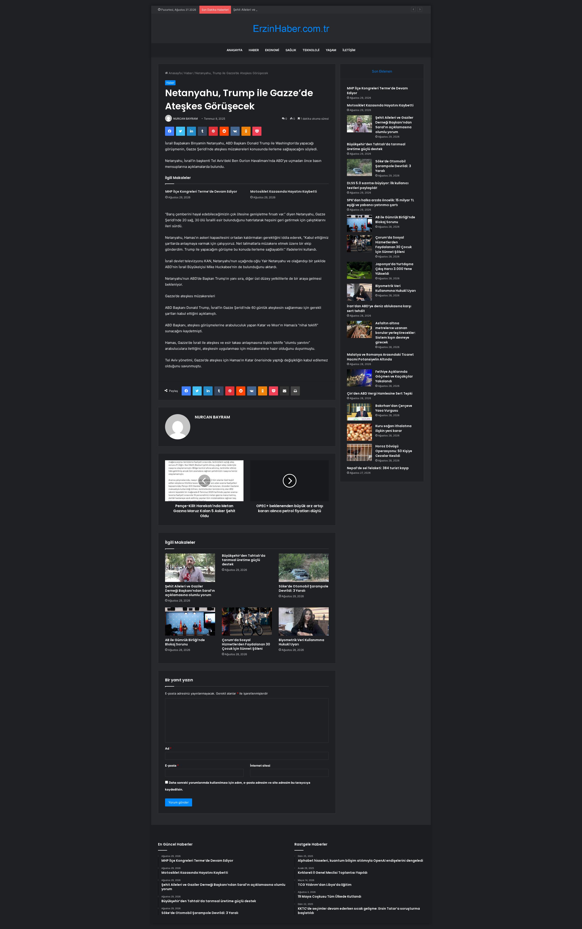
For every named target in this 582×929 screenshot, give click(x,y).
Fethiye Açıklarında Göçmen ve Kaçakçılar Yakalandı (394, 376)
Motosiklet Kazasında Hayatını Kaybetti (283, 191)
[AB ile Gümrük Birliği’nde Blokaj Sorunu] (190, 621)
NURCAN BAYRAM (185, 118)
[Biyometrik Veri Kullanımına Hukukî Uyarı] (304, 621)
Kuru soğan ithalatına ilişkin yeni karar (393, 428)
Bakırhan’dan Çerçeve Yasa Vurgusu (393, 408)
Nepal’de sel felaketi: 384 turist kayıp (378, 468)
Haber (254, 50)
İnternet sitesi (260, 765)
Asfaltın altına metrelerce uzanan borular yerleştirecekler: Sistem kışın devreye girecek (395, 333)
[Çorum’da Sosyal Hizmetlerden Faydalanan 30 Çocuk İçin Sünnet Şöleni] (247, 621)
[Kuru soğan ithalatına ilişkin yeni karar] (359, 432)
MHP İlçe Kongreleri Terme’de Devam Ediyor (201, 191)
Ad (168, 748)
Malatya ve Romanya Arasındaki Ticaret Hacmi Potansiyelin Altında (380, 357)
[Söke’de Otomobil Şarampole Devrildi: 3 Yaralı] (304, 568)
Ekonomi (272, 50)
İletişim (349, 50)
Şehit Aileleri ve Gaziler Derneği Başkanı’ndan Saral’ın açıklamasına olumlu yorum (289, 9)
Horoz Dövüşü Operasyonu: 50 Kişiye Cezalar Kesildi (393, 451)
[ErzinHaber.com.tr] (291, 28)
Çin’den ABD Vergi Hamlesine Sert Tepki (379, 393)
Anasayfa (234, 50)
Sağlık (291, 50)
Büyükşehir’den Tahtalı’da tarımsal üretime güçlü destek (243, 559)
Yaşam (331, 50)
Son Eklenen (382, 71)
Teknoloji (311, 50)
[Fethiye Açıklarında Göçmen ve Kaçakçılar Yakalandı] (359, 377)
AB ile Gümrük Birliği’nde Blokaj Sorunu (185, 642)
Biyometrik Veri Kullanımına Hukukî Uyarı (301, 642)
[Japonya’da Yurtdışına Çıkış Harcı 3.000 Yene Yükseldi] (359, 270)
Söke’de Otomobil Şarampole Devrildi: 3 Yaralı (303, 588)
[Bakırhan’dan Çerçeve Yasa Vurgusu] (359, 411)
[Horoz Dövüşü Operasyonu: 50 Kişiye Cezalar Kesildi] (359, 452)
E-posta (172, 765)
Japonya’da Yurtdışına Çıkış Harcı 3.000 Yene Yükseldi (394, 269)
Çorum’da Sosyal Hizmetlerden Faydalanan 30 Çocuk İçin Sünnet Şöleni (246, 644)
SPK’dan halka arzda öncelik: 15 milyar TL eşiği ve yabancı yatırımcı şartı (380, 202)
